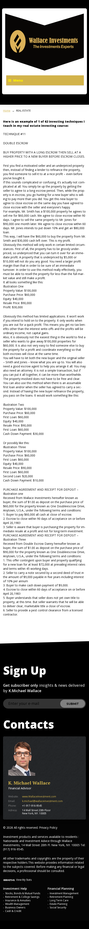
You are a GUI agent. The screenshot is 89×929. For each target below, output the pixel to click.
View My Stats (24, 880)
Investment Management (64, 893)
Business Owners (15, 907)
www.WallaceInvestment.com (39, 796)
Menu (18, 80)
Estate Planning (58, 904)
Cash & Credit (13, 911)
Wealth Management (17, 904)
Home (6, 110)
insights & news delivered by (44, 688)
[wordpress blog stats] (9, 880)
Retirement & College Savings (22, 897)
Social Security (58, 907)
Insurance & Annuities (17, 900)
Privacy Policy (48, 828)
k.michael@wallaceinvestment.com (42, 801)
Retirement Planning (61, 897)
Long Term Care (59, 900)
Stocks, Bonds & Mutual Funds (22, 893)
